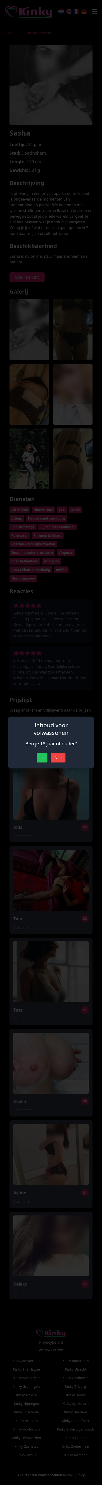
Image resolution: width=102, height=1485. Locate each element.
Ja (42, 757)
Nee (58, 757)
